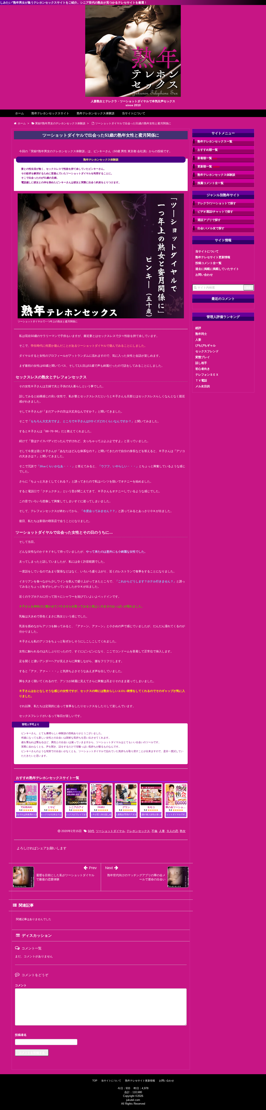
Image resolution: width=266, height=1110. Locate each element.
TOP (94, 1080)
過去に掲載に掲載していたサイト (217, 268)
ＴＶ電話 (201, 380)
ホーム (19, 113)
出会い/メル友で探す (210, 228)
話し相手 (201, 363)
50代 (91, 831)
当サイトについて (133, 113)
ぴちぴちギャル (205, 345)
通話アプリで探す (209, 219)
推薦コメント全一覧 (210, 183)
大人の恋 (172, 831)
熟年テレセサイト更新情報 (212, 257)
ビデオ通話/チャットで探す (215, 211)
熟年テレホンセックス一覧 (214, 141)
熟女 (183, 831)
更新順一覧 (208, 166)
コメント (21, 985)
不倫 (154, 831)
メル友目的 (202, 386)
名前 (101, 1035)
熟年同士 (201, 333)
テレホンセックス (138, 831)
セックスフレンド (207, 351)
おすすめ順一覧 (207, 149)
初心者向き (202, 368)
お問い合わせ (204, 274)
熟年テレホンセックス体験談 (96, 113)
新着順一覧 (207, 158)
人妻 (162, 831)
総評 (198, 328)
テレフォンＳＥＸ (207, 374)
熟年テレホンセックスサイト (50, 113)
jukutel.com (133, 1099)
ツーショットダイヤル (110, 831)
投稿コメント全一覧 (208, 263)
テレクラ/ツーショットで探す (216, 203)
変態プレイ (202, 357)
